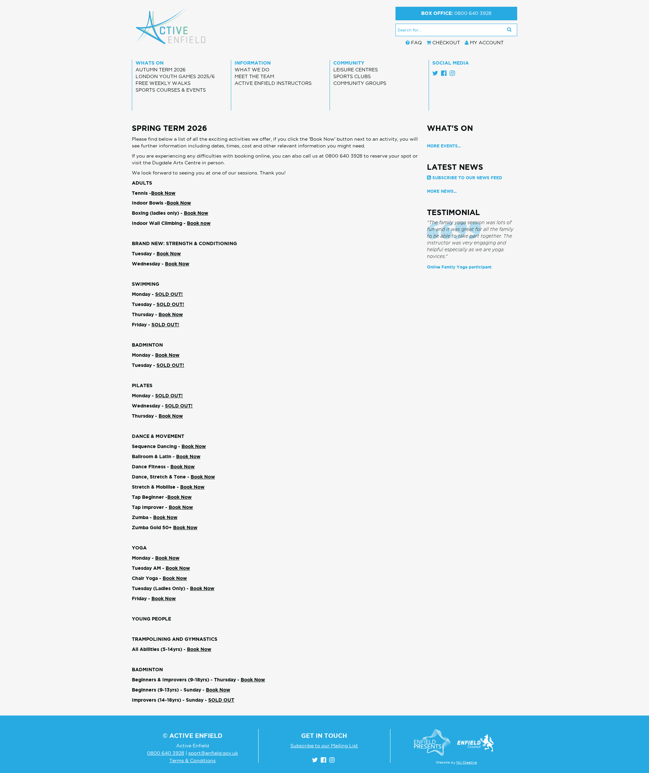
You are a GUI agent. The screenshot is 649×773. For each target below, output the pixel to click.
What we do (252, 69)
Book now (199, 223)
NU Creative (466, 762)
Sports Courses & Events (171, 90)
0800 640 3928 (472, 13)
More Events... (444, 146)
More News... (442, 191)
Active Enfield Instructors (273, 83)
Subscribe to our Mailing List (324, 745)
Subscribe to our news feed (467, 177)
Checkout (446, 42)
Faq (416, 42)
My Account (487, 42)
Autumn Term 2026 (161, 69)
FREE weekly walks (163, 83)
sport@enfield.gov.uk (213, 753)
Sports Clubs (352, 76)
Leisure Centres (355, 69)
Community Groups (359, 83)
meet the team (254, 76)
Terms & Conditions (192, 760)
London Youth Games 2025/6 (175, 76)
